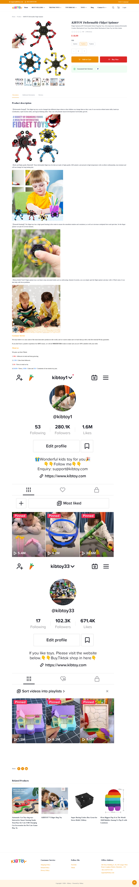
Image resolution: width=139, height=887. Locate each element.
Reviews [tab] (41, 95)
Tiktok (73, 867)
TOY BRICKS (70, 7)
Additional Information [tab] (28, 95)
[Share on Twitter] (22, 768)
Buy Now (115, 59)
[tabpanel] (69, 436)
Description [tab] (15, 95)
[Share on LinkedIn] (26, 768)
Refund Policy (45, 867)
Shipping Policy (45, 865)
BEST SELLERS (37, 7)
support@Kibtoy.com (107, 872)
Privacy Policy (45, 870)
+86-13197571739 (31, 2)
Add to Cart (86, 59)
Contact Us (101, 7)
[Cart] (118, 7)
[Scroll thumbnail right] (63, 82)
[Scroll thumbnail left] (15, 82)
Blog (92, 7)
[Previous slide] (15, 48)
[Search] (113, 7)
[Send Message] (134, 882)
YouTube (73, 865)
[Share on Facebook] (18, 768)
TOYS (83, 7)
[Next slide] (64, 48)
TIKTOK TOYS (54, 7)
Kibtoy (69, 883)
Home (26, 7)
